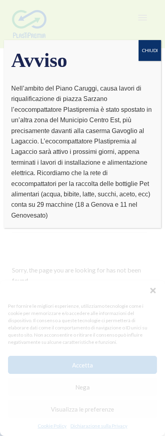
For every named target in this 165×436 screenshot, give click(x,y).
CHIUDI (150, 50)
